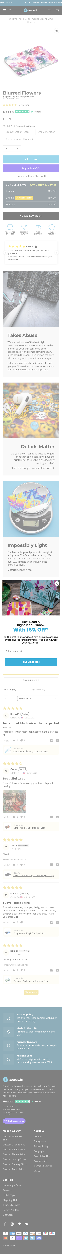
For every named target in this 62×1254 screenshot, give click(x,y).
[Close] (56, 583)
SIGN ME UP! (31, 662)
